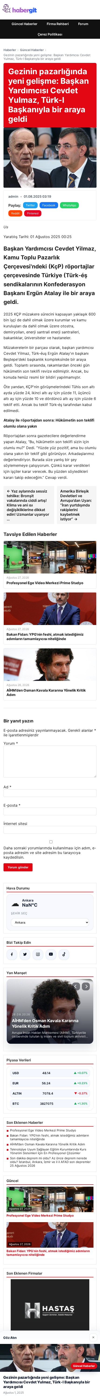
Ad (7, 787)
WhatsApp (69, 205)
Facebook (48, 205)
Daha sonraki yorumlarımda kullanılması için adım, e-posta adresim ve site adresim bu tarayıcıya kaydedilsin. (49, 853)
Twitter (30, 205)
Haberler (9, 50)
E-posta (11, 805)
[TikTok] (64, 954)
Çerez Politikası (50, 34)
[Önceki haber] (76, 986)
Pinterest (33, 213)
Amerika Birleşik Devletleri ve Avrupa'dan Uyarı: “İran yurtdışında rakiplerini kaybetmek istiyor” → (76, 505)
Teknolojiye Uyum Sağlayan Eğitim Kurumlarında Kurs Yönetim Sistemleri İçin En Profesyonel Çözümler (48, 1151)
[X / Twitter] (25, 954)
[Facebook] (12, 954)
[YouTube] (51, 954)
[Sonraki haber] (86, 986)
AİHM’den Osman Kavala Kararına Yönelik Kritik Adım (47, 1144)
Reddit (15, 213)
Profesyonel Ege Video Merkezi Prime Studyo (43, 1130)
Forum (83, 24)
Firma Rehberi (58, 24)
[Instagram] (38, 954)
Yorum (10, 743)
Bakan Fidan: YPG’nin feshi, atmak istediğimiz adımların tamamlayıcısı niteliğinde (49, 1137)
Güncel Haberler (24, 24)
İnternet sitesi (15, 823)
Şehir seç (19, 913)
